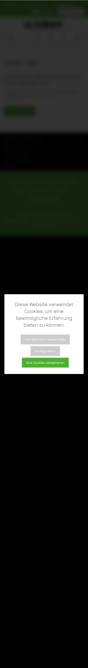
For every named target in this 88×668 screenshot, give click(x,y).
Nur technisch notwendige (45, 339)
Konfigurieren (45, 351)
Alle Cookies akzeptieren (45, 362)
